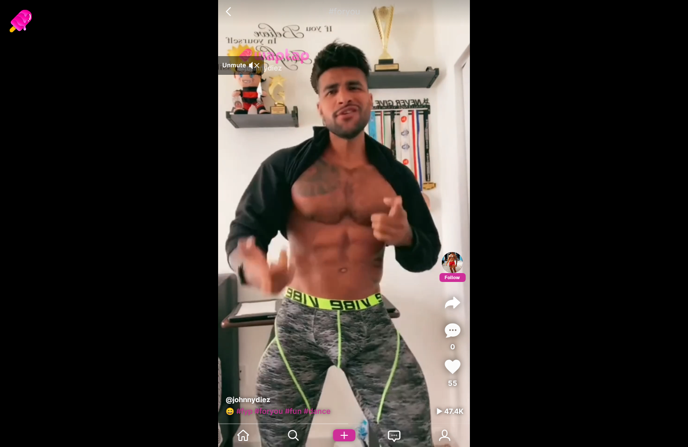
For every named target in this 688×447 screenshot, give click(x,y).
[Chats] (394, 435)
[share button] (453, 302)
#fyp (244, 411)
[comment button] (453, 330)
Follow (452, 277)
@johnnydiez (248, 399)
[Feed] (243, 435)
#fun (293, 411)
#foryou (269, 411)
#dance (317, 411)
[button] (230, 11)
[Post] (344, 435)
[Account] (444, 435)
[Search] (294, 435)
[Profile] (452, 262)
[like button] (453, 367)
